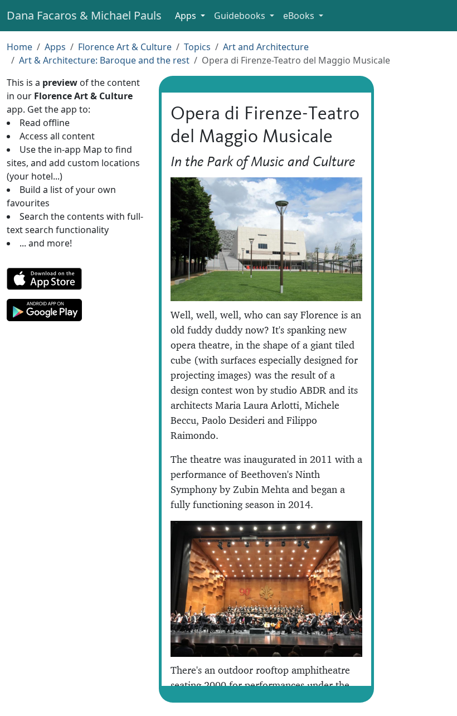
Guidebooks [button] (241, 15)
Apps (55, 47)
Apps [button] (186, 15)
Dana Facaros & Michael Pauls (84, 15)
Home (19, 47)
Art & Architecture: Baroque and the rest (104, 60)
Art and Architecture (266, 47)
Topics (197, 47)
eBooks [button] (300, 15)
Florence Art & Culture (125, 47)
